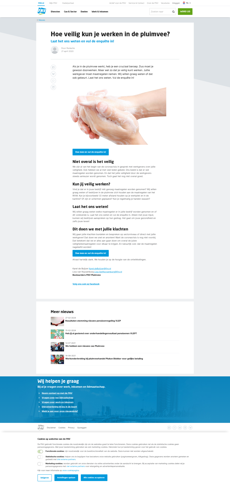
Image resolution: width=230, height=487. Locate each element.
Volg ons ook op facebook (86, 284)
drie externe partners (66, 459)
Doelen (84, 11)
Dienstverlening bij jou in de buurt (59, 406)
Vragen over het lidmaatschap (57, 397)
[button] (187, 3)
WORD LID (185, 11)
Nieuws (42, 20)
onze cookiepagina (70, 470)
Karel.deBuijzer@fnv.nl (100, 268)
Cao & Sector (70, 11)
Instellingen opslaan (66, 477)
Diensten (55, 11)
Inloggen (176, 3)
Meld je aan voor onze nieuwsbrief (60, 411)
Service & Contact (136, 3)
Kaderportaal (68, 3)
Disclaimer (51, 427)
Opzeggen (82, 427)
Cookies (61, 427)
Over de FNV (152, 3)
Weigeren (44, 478)
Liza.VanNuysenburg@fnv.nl (108, 271)
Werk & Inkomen (100, 11)
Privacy (71, 427)
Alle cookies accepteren (94, 477)
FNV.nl (41, 3)
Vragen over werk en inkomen (57, 402)
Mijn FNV (53, 3)
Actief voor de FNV (117, 3)
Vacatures (165, 3)
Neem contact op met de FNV (57, 393)
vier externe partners (76, 466)
